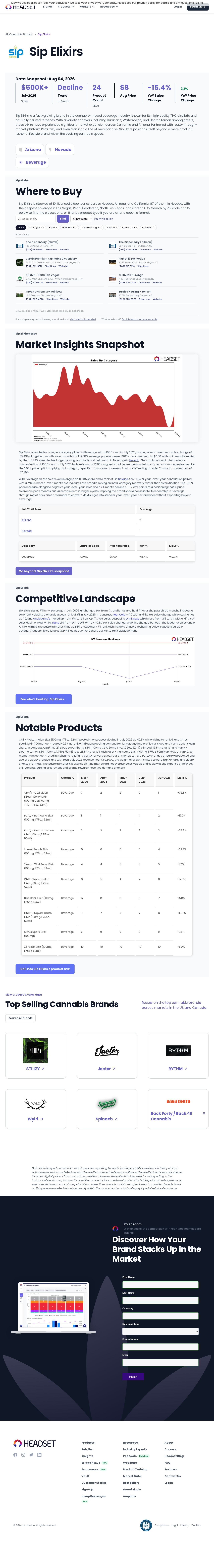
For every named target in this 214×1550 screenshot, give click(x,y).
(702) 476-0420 (128, 249)
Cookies (196, 1525)
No (201, 3)
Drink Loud (132, 619)
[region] (107, 272)
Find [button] (63, 219)
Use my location (103, 218)
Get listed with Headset (83, 319)
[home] (20, 7)
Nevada (134, 460)
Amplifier (129, 1496)
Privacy (184, 1525)
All (21, 227)
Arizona (26, 520)
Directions (51, 249)
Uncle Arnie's (41, 619)
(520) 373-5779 (127, 299)
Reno (53, 227)
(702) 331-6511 (34, 266)
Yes (196, 3)
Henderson (69, 227)
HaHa (55, 623)
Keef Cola (119, 615)
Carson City (129, 227)
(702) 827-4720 (35, 299)
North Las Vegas (91, 227)
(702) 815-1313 (127, 266)
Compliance (162, 1525)
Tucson (112, 227)
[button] (66, 6)
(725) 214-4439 (127, 282)
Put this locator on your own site (139, 319)
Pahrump (148, 227)
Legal (175, 1525)
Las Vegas (36, 227)
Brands (47, 7)
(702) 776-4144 (34, 282)
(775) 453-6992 (34, 249)
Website (64, 249)
